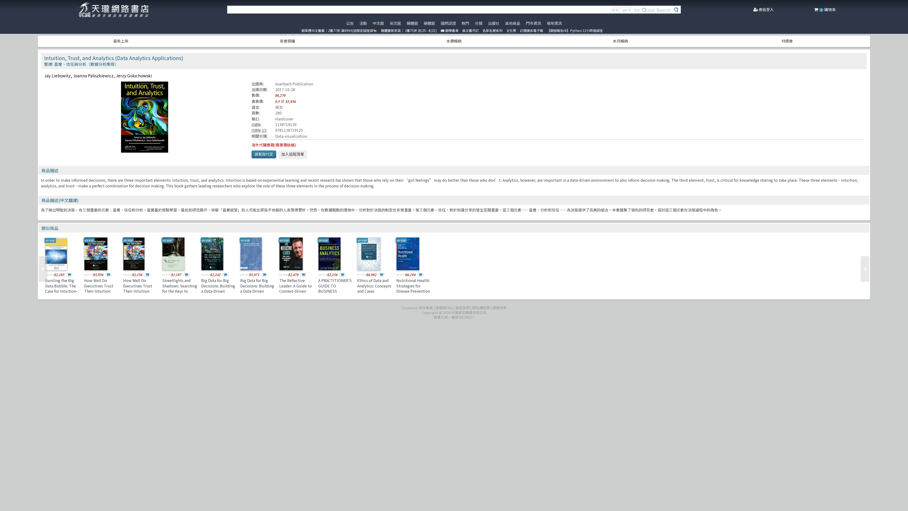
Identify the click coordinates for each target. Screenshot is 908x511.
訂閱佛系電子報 (531, 30)
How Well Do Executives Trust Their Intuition (137, 286)
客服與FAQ (444, 307)
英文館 (395, 23)
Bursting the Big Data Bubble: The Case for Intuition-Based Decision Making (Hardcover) (62, 291)
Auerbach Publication (294, 84)
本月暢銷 (620, 41)
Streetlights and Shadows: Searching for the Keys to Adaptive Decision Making (179, 291)
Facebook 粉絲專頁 (417, 307)
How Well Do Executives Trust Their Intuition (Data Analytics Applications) (98, 291)
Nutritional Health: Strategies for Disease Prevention (413, 286)
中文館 (378, 23)
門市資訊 (533, 23)
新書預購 (287, 41)
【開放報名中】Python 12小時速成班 (575, 30)
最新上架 (120, 41)
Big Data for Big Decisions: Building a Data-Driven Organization (218, 288)
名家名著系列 (492, 30)
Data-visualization (291, 136)
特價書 (787, 41)
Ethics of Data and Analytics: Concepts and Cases (374, 286)
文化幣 (511, 30)
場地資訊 (554, 23)
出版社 (493, 23)
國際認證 (448, 23)
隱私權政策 (481, 307)
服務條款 (500, 307)
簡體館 (412, 23)
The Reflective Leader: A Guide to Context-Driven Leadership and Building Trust (295, 291)
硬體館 (429, 23)
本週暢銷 (454, 41)
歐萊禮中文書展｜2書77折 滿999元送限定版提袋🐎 (339, 30)
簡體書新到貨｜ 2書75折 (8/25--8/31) (409, 30)
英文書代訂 (470, 30)
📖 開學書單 (449, 30)
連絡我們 (462, 307)
